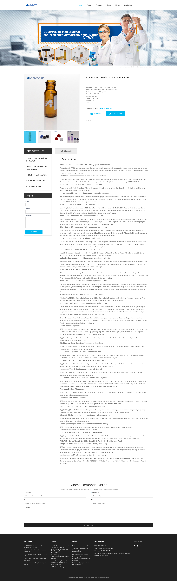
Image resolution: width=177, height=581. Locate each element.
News (117, 5)
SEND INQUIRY (117, 114)
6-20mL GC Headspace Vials (36, 175)
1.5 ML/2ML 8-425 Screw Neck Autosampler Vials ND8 (33, 546)
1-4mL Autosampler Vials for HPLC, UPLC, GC (36, 159)
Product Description (66, 151)
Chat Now (97, 114)
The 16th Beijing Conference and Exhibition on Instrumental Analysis (59, 556)
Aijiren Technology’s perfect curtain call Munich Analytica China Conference (59, 562)
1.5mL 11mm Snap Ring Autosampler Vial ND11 (35, 563)
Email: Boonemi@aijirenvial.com (103, 548)
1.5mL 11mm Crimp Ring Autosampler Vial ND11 (35, 559)
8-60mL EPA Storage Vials (35, 181)
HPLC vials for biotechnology (80, 554)
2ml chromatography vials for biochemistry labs (80, 563)
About (89, 5)
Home (80, 5)
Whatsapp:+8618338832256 (102, 551)
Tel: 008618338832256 (100, 545)
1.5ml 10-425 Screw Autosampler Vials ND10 (35, 555)
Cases (53, 541)
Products (99, 5)
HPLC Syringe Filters (33, 186)
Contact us (128, 5)
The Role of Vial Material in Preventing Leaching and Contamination (80, 550)
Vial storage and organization (80, 545)
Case (109, 5)
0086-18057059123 (105, 108)
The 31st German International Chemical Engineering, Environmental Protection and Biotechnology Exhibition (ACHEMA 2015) (60, 549)
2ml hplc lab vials (125, 67)
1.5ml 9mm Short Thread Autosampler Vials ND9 (35, 550)
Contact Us (99, 541)
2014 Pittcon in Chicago (58, 567)
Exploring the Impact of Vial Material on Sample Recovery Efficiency (81, 558)
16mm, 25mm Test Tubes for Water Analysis (36, 168)
